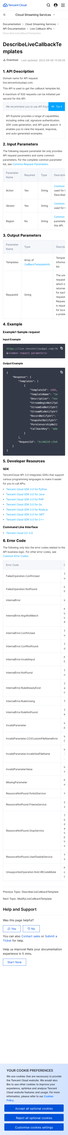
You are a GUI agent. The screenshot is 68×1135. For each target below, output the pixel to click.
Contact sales (31, 936)
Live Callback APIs (41, 28)
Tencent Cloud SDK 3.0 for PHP (25, 499)
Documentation (12, 24)
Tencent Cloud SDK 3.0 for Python (26, 489)
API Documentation (14, 28)
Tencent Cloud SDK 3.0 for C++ (25, 519)
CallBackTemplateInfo (37, 264)
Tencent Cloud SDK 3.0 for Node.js (27, 509)
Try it (59, 106)
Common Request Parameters (30, 164)
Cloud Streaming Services (40, 24)
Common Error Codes (15, 556)
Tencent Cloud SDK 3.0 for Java (25, 494)
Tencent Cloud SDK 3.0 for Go (24, 504)
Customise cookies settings (34, 1127)
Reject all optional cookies (34, 1118)
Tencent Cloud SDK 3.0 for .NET (25, 514)
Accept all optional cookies (34, 1108)
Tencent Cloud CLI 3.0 (19, 532)
